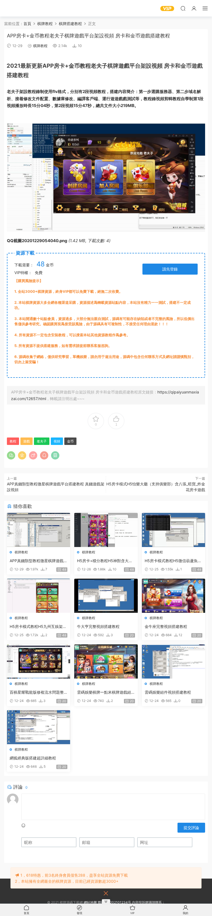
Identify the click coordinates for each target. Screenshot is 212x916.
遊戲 (123, 65)
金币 (74, 65)
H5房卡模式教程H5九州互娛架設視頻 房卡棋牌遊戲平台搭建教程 (38, 626)
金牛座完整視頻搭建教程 (166, 626)
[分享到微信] (11, 455)
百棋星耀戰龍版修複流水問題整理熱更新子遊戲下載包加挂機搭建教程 (37, 692)
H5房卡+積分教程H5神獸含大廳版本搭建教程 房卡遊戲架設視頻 (104, 561)
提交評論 (191, 827)
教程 (85, 65)
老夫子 (99, 65)
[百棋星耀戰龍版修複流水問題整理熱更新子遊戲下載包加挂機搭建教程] (38, 661)
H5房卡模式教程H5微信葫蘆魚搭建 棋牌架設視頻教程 (173, 561)
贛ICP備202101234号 (114, 902)
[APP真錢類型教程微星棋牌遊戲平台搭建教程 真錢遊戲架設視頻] (38, 530)
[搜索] (183, 8)
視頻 (157, 65)
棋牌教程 (40, 45)
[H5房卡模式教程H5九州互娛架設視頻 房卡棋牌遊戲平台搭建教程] (38, 596)
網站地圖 (90, 902)
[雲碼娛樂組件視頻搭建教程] (173, 661)
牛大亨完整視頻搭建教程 (98, 626)
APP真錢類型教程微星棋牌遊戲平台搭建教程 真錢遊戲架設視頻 (38, 561)
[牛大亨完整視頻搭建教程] (105, 596)
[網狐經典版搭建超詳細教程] (38, 727)
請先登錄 (170, 269)
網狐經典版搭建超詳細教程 (33, 758)
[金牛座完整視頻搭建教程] (173, 596)
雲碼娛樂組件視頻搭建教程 (168, 692)
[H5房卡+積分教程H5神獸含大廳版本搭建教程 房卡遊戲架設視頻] (105, 530)
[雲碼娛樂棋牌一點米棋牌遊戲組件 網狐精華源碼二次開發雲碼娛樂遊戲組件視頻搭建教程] (105, 661)
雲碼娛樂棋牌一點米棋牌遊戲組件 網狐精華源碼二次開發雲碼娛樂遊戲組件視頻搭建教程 (104, 692)
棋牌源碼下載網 (12, 8)
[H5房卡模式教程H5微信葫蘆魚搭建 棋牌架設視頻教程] (173, 530)
